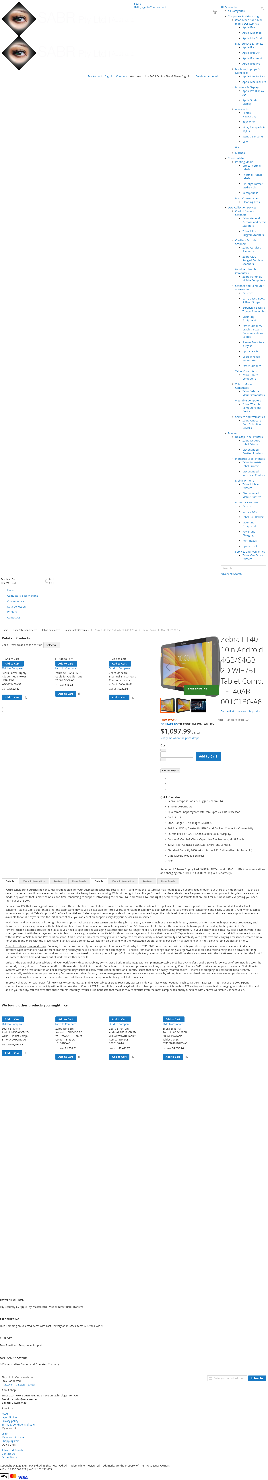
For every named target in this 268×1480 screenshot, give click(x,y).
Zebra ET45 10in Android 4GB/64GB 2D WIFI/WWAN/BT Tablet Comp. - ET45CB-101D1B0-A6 (122, 1036)
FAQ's (5, 1413)
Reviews (59, 881)
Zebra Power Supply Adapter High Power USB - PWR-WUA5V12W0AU (14, 678)
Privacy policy (10, 1421)
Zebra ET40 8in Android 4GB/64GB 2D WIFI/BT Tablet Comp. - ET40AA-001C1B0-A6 (15, 1034)
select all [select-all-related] (51, 645)
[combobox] (243, 568)
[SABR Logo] (68, 36)
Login (5, 1433)
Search (138, 3)
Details (10, 881)
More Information (34, 881)
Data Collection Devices (25, 629)
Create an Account (206, 76)
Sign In (109, 76)
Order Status (10, 1457)
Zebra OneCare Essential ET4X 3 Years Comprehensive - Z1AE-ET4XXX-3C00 (122, 678)
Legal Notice (9, 1417)
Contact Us (169, 724)
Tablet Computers (51, 629)
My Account (95, 76)
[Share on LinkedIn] (169, 789)
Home (5, 629)
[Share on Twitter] (169, 783)
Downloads (79, 881)
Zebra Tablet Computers (77, 629)
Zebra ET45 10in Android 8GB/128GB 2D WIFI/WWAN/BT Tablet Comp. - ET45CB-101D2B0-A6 (175, 1036)
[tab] (10, 881)
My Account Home (13, 1437)
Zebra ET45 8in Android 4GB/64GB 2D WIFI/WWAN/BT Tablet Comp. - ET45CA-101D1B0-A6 (68, 1036)
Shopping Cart (10, 1441)
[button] (25, 697)
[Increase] (163, 759)
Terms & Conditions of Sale (18, 1424)
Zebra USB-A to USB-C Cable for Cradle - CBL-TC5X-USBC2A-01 (69, 676)
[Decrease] (163, 750)
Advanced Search (12, 1450)
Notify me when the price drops (179, 738)
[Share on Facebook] (169, 778)
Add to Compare (170, 770)
